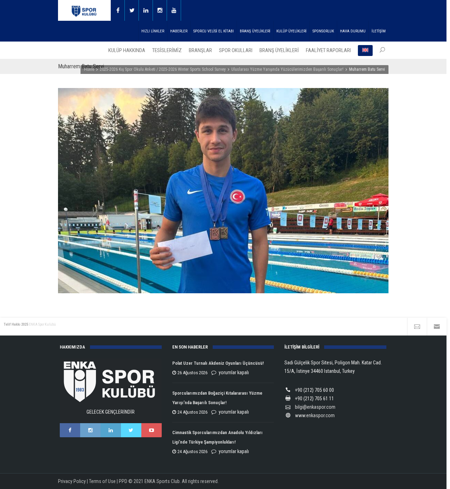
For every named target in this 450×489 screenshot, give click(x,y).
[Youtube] (174, 10)
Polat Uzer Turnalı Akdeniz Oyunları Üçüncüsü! (218, 363)
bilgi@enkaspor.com (315, 407)
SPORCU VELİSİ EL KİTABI (213, 31)
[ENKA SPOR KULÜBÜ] (84, 10)
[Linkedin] (146, 10)
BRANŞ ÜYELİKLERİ (255, 31)
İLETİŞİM (379, 31)
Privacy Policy (72, 481)
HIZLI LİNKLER (152, 31)
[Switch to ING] (365, 50)
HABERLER (178, 31)
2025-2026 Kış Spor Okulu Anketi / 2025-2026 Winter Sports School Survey (163, 69)
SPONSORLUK (323, 31)
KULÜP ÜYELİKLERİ (291, 31)
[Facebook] (118, 10)
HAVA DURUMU (353, 31)
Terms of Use (102, 481)
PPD (123, 481)
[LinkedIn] (111, 430)
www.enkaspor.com (315, 415)
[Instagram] (160, 10)
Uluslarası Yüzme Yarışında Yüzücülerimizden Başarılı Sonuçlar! (287, 69)
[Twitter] (132, 10)
